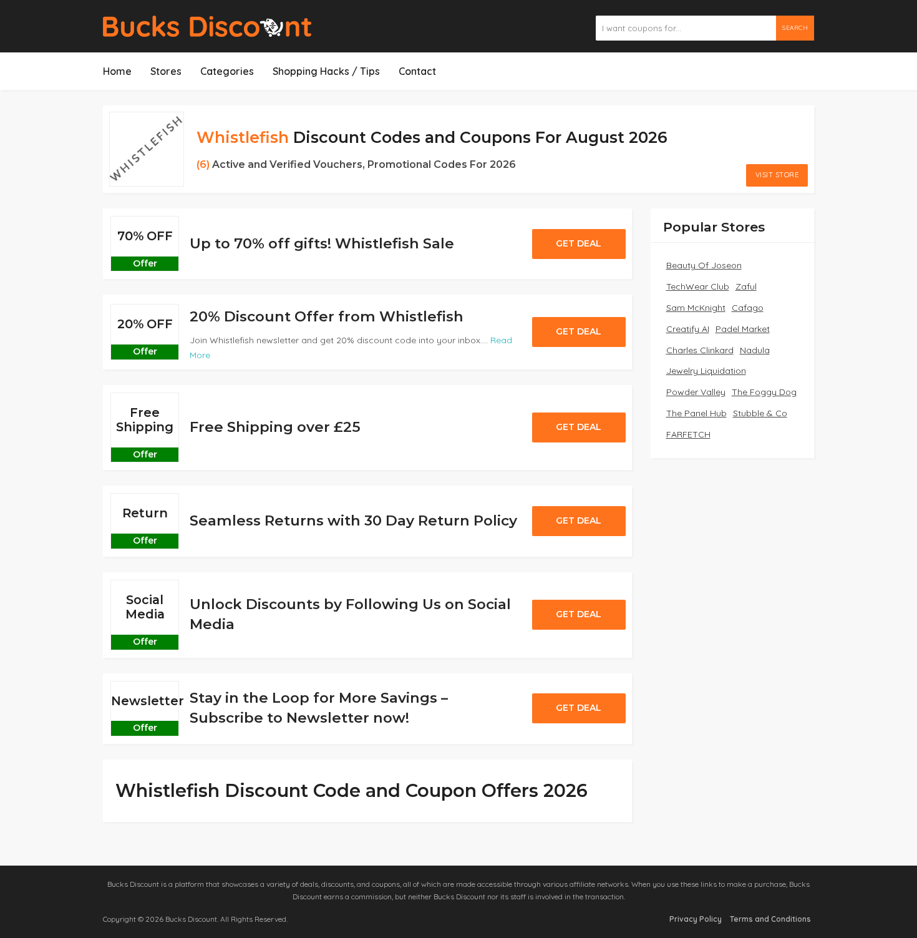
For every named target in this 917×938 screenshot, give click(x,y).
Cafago (748, 307)
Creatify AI (687, 329)
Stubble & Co (760, 413)
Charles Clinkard (700, 350)
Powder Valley (695, 392)
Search (795, 28)
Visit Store (777, 174)
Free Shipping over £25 (275, 427)
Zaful (746, 286)
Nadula (755, 350)
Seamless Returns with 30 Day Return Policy (353, 520)
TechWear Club (697, 286)
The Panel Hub (696, 413)
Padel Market (743, 329)
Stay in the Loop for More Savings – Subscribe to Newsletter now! (319, 707)
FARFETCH (688, 434)
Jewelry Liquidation (706, 370)
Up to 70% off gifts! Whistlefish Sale (322, 243)
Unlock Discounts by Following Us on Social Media (350, 614)
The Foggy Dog (764, 392)
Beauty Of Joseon (704, 265)
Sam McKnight (695, 307)
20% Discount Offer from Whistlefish (326, 316)
